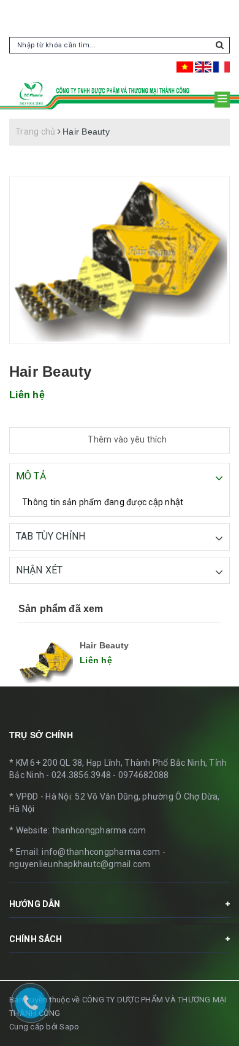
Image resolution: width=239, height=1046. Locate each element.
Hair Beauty (104, 645)
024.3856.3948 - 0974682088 (110, 775)
